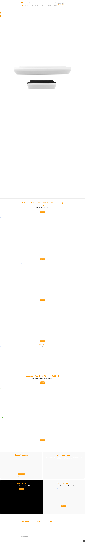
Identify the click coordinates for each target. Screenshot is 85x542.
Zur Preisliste (21, 476)
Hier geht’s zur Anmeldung (25, 531)
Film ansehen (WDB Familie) (42, 344)
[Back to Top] (84, 541)
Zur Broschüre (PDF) (63, 465)
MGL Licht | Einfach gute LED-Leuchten (27, 1)
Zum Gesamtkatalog (21, 473)
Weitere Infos (42, 16)
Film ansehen (42, 110)
